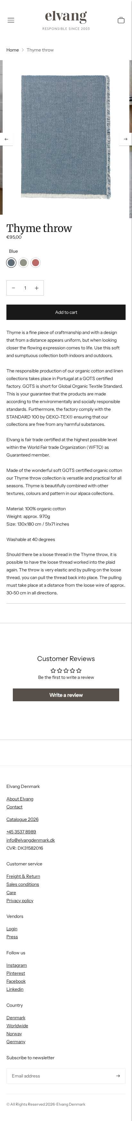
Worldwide (17, 1026)
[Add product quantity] (37, 288)
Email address (25, 1068)
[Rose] (35, 262)
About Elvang (19, 799)
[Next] (125, 139)
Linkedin (14, 989)
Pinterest (15, 973)
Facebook (16, 981)
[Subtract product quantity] (13, 288)
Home (12, 50)
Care (11, 892)
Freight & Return (23, 876)
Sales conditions (22, 884)
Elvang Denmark (70, 1104)
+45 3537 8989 (21, 832)
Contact (14, 807)
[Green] (23, 262)
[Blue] (11, 262)
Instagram (16, 965)
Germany (15, 1042)
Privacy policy (19, 900)
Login (11, 929)
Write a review (66, 695)
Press (12, 937)
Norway (14, 1034)
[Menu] (10, 20)
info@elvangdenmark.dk (30, 840)
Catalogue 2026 (22, 819)
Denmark (15, 1018)
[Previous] (6, 139)
